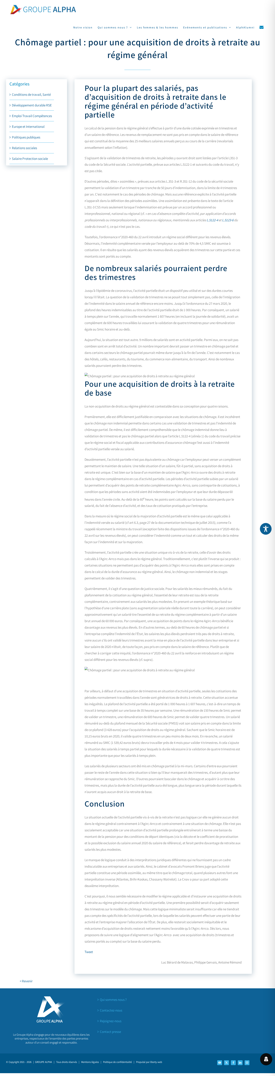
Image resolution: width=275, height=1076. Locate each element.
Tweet (89, 952)
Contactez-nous (111, 1010)
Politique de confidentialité (117, 1062)
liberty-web (156, 1062)
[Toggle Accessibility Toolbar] (265, 529)
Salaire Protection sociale (30, 158)
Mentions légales (90, 1062)
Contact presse (110, 1031)
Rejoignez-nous (110, 1021)
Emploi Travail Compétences (32, 116)
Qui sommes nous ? (113, 999)
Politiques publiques (26, 137)
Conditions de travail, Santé (31, 94)
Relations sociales (24, 148)
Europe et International (28, 126)
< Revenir (26, 981)
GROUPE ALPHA (43, 1062)
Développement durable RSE (32, 105)
